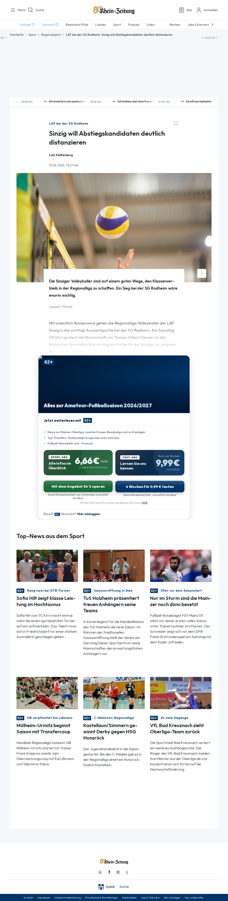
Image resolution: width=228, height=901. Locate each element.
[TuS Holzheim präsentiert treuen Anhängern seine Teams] (114, 565)
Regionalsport (51, 35)
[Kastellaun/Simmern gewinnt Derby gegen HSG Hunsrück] (114, 692)
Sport (32, 35)
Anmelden (211, 10)
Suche (40, 10)
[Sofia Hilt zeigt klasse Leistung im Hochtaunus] (47, 565)
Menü (20, 10)
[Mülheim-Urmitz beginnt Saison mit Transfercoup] (47, 692)
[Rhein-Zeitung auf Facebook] (109, 872)
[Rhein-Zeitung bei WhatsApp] (100, 872)
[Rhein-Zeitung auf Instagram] (118, 872)
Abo (189, 10)
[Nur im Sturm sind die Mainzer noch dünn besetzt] (181, 565)
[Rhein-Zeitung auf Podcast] (127, 872)
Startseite (17, 35)
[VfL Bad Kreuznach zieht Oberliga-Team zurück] (181, 692)
